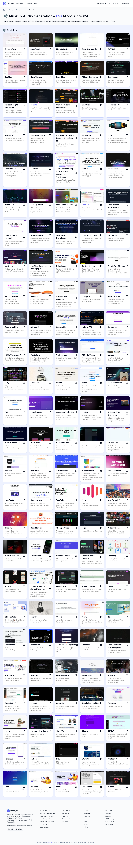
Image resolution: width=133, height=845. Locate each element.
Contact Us (43, 824)
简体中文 (86, 842)
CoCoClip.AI (109, 821)
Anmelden (125, 3)
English (39, 842)
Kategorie (29, 3)
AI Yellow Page (109, 819)
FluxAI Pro (65, 816)
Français (62, 842)
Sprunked (65, 821)
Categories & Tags (15, 10)
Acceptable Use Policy (47, 821)
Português (74, 842)
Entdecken (19, 3)
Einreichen (100, 3)
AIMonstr (108, 816)
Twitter (86, 827)
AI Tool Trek (109, 824)
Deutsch (50, 842)
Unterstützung (44, 827)
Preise (36, 3)
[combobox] (115, 3)
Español (56, 842)
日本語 (45, 842)
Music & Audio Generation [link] (32, 10)
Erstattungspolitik (46, 819)
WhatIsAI (108, 813)
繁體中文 (93, 842)
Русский (80, 842)
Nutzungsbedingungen (47, 813)
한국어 (68, 842)
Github (86, 824)
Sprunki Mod (66, 819)
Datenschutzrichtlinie (47, 816)
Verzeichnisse (66, 813)
